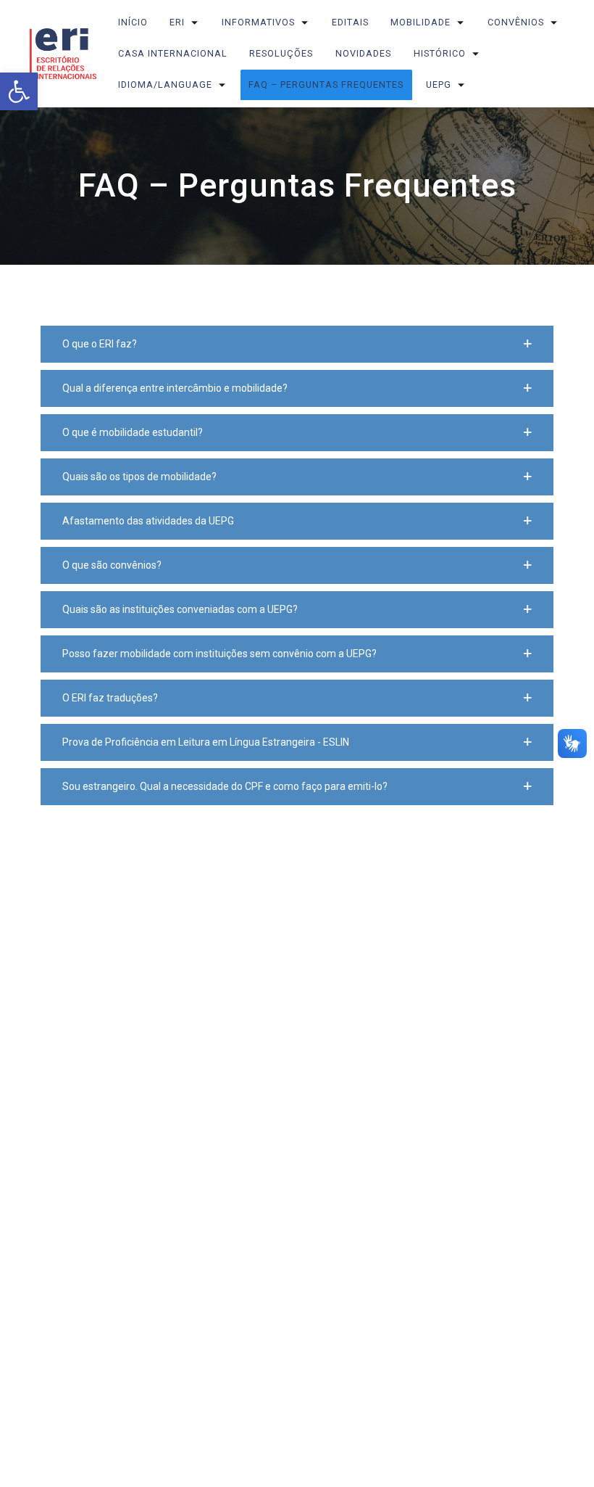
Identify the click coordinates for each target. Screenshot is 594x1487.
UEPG (438, 84)
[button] (297, 344)
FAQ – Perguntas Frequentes (326, 84)
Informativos (258, 22)
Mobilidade (421, 22)
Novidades (363, 53)
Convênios (516, 22)
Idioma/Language (165, 84)
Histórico (440, 53)
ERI (177, 22)
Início (133, 22)
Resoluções (282, 53)
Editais (350, 22)
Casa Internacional (172, 53)
